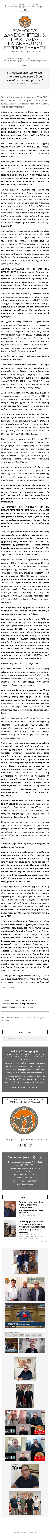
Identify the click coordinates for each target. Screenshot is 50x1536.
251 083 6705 (27, 1171)
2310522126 (15, 5)
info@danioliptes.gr (38, 7)
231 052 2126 (27, 1165)
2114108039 (35, 5)
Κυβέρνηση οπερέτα (24, 1000)
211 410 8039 (27, 1177)
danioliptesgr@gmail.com (21, 7)
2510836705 (25, 5)
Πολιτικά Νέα (33, 1238)
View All (44, 1241)
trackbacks (28, 1017)
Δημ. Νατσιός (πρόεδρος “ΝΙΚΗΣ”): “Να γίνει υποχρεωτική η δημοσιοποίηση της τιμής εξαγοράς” (32, 1207)
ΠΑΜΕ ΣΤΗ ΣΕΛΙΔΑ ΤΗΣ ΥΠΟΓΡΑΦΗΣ (25, 1087)
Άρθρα (36, 83)
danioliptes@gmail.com (28, 1181)
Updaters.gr (32, 1532)
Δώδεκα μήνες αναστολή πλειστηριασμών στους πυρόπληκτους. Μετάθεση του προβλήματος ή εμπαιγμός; (32, 1226)
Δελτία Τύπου (29, 1237)
